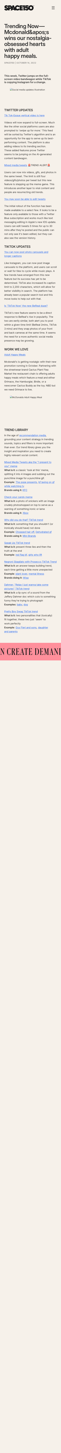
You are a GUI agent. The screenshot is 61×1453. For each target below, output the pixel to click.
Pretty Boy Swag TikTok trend (21, 611)
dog (26, 604)
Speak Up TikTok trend (17, 542)
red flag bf (21, 554)
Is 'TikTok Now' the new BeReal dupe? (26, 305)
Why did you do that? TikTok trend (23, 519)
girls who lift (35, 554)
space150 (9, 63)
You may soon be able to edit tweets (25, 199)
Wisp (26, 577)
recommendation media (32, 435)
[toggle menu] (53, 7)
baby (19, 604)
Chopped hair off (25, 532)
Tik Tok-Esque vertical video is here (24, 115)
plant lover (21, 573)
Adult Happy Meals (15, 354)
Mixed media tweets (15, 165)
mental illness (36, 573)
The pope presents (26, 482)
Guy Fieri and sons (26, 627)
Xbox (25, 513)
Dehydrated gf (44, 532)
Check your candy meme (18, 497)
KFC (25, 490)
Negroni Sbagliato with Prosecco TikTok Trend (30, 561)
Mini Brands (29, 535)
